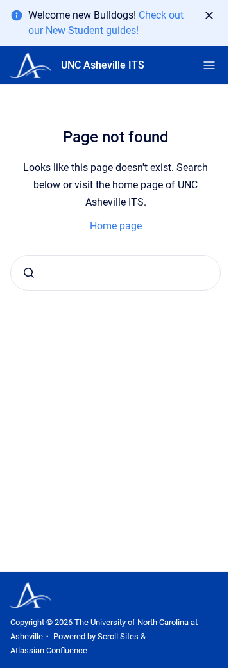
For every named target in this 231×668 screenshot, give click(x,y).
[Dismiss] (209, 15)
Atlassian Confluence (48, 650)
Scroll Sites (118, 636)
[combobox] (115, 273)
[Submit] (29, 273)
